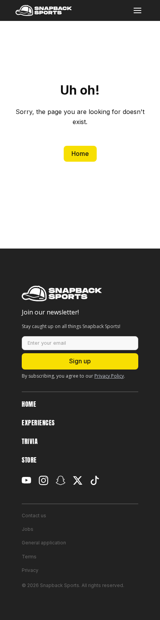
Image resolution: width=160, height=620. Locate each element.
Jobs (27, 529)
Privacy (30, 570)
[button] (137, 10)
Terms (29, 557)
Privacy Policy (109, 376)
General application (44, 543)
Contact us (34, 515)
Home (80, 153)
